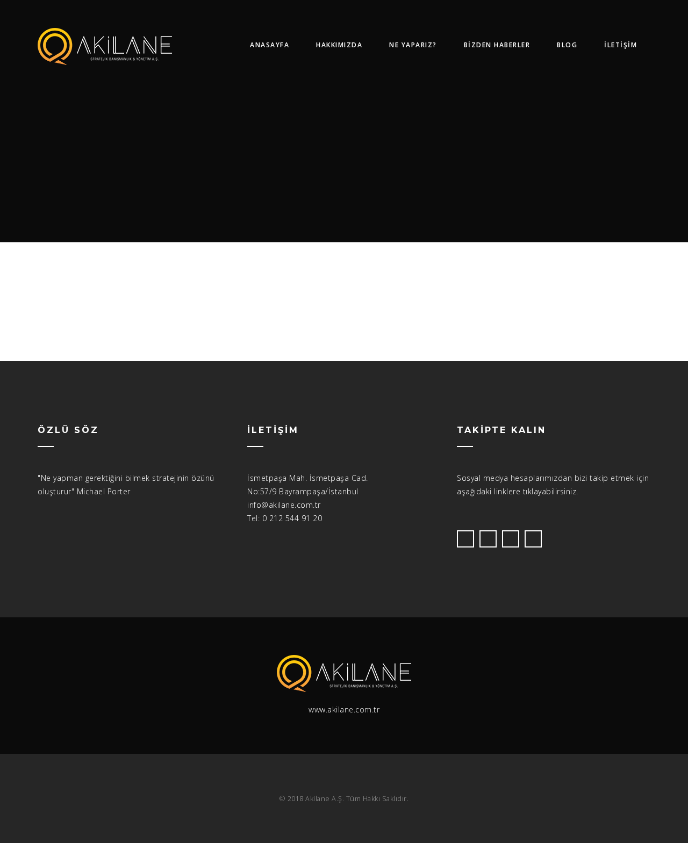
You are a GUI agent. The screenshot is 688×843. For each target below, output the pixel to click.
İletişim (620, 44)
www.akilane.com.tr (344, 709)
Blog (567, 44)
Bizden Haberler (497, 44)
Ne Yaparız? (413, 44)
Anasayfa (269, 44)
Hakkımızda (339, 44)
